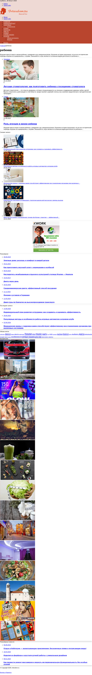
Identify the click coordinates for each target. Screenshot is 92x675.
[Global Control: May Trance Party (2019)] (17, 379)
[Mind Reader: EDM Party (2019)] (17, 419)
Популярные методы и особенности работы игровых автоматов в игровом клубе (31, 166)
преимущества (34, 337)
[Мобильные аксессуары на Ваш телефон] (17, 640)
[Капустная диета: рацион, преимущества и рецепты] (17, 499)
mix (33, 334)
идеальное (88, 334)
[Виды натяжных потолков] (17, 560)
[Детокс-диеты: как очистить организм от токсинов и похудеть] (17, 459)
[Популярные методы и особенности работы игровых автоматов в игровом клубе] (13, 164)
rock (50, 334)
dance (8, 334)
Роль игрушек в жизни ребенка (20, 124)
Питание (7, 30)
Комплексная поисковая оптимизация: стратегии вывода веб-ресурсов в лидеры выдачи (33, 200)
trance (66, 334)
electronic (21, 334)
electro (16, 334)
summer (55, 334)
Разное (6, 36)
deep (12, 334)
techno (60, 334)
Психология (11, 26)
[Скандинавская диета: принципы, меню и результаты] (17, 479)
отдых (25, 336)
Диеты (6, 31)
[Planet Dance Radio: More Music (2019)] (17, 620)
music (39, 334)
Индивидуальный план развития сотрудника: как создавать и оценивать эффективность (33, 149)
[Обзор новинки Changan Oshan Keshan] (17, 358)
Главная (3, 46)
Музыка (9, 39)
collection (2, 334)
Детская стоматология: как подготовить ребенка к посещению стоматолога (44, 86)
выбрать (75, 334)
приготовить (45, 337)
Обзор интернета (13, 38)
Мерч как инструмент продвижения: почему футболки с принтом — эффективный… (31, 217)
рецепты (51, 337)
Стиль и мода (9, 35)
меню (6, 337)
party (44, 334)
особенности (16, 337)
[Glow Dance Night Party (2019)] (17, 399)
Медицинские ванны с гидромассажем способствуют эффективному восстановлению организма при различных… (42, 183)
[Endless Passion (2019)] (17, 439)
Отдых (6, 28)
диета (81, 334)
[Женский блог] (14, 14)
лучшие (2, 337)
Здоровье (7, 25)
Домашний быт (9, 23)
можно (9, 337)
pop (48, 334)
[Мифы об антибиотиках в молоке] (17, 519)
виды (70, 334)
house (28, 333)
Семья (6, 33)
